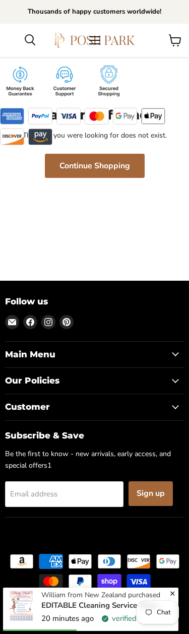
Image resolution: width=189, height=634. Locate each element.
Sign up (151, 493)
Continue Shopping (94, 165)
